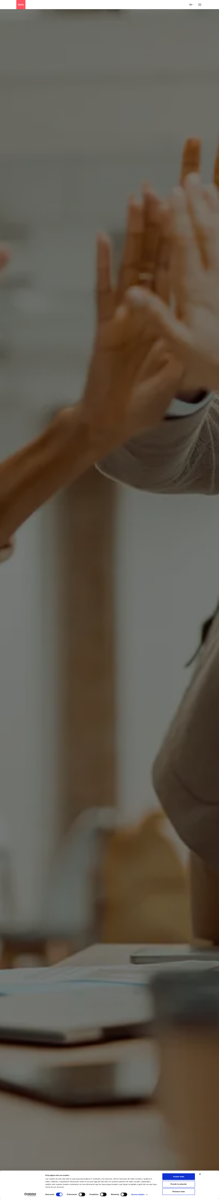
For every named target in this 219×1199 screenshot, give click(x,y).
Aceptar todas (178, 1177)
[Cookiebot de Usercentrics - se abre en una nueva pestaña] (30, 1194)
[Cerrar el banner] (200, 1174)
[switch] (82, 1194)
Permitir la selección (179, 1184)
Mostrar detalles (138, 1194)
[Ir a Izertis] (20, 4)
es (190, 4)
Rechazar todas (178, 1191)
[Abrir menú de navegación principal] (200, 5)
